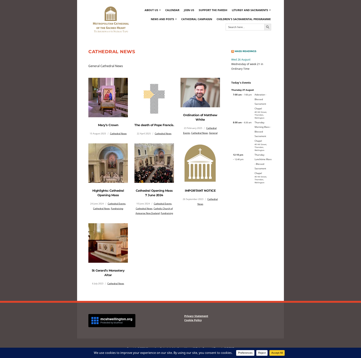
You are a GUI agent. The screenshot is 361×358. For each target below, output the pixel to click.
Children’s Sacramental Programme (244, 19)
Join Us (189, 10)
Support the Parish (213, 10)
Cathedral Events (117, 203)
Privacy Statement (196, 316)
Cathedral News (118, 133)
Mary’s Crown (108, 125)
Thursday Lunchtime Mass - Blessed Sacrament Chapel (263, 164)
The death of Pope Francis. (154, 125)
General (213, 133)
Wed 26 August (240, 59)
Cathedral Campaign (196, 19)
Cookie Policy (193, 320)
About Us (151, 10)
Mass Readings (245, 51)
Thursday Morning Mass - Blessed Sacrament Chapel (263, 131)
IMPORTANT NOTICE (200, 190)
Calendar (172, 10)
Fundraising (117, 208)
